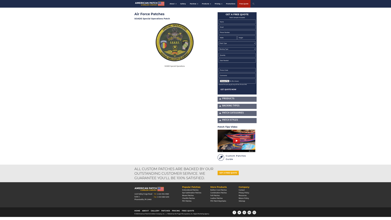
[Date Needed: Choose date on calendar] (220, 64)
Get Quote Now (228, 89)
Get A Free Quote (228, 173)
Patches (193, 4)
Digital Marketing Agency (201, 214)
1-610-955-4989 (163, 194)
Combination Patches (218, 192)
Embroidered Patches (190, 190)
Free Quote (243, 4)
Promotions (230, 4)
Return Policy (244, 198)
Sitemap (242, 201)
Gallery (183, 4)
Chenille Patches (188, 198)
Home (137, 211)
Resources (243, 195)
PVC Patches (187, 201)
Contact (242, 190)
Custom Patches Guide (236, 157)
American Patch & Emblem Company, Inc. (152, 214)
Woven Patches (188, 195)
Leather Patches (216, 198)
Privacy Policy (244, 192)
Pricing (217, 4)
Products (205, 4)
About (172, 4)
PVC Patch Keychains (218, 201)
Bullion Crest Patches (218, 190)
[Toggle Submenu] (220, 99)
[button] (253, 4)
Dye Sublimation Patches (191, 192)
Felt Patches (215, 195)
